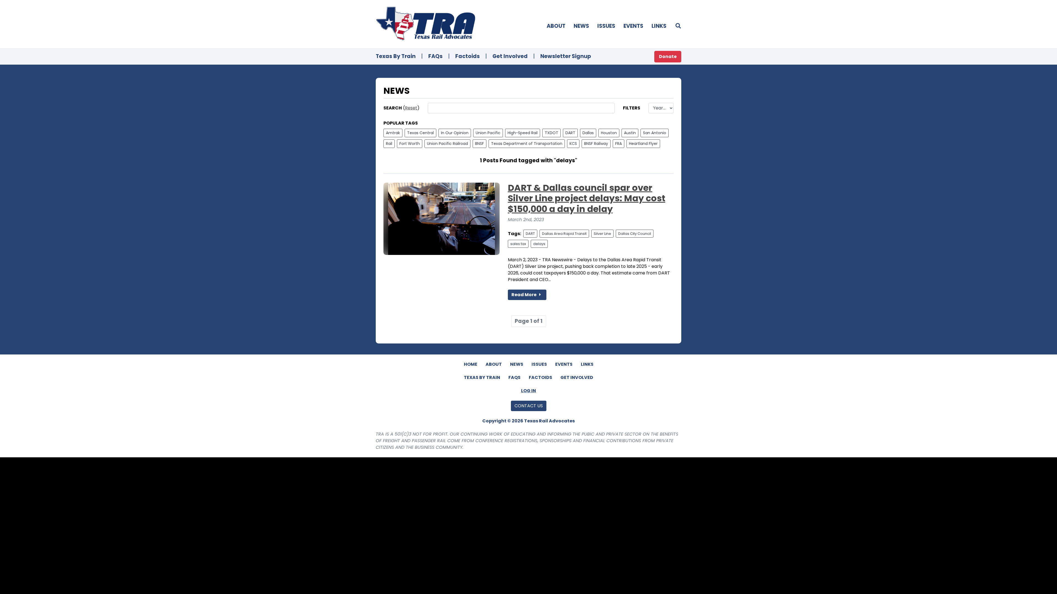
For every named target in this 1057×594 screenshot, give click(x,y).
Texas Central (420, 133)
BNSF (479, 143)
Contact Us (528, 406)
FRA (618, 143)
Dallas (588, 133)
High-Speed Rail (523, 133)
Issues (606, 26)
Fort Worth (409, 143)
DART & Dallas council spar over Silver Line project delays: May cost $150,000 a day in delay (586, 198)
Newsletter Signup (565, 56)
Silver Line (602, 233)
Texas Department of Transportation (526, 143)
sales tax (518, 243)
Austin (630, 133)
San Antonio (654, 133)
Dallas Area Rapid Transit (564, 233)
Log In (528, 390)
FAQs (435, 56)
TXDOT (551, 133)
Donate (668, 56)
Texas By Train (396, 56)
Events (633, 26)
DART (570, 133)
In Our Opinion (454, 133)
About (556, 26)
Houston (609, 133)
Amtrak (393, 133)
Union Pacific (488, 133)
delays (539, 243)
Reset (411, 108)
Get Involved (510, 56)
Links (659, 26)
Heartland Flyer (643, 143)
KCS (573, 143)
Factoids (467, 56)
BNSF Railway (596, 143)
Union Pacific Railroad (447, 143)
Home (470, 364)
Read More (524, 295)
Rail (389, 143)
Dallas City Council (634, 233)
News (581, 26)
